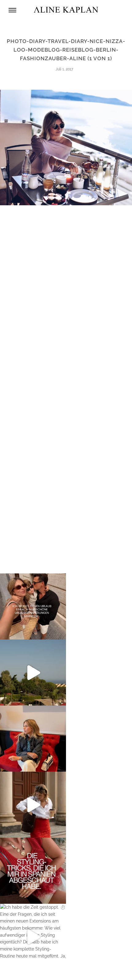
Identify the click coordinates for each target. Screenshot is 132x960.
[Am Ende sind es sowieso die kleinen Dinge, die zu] (33, 606)
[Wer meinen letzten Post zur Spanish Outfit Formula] (33, 871)
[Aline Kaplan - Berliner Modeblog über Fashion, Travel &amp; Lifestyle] (66, 10)
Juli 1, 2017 (64, 69)
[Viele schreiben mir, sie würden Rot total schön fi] (33, 805)
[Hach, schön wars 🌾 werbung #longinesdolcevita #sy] (33, 739)
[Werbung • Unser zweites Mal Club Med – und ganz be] (33, 672)
